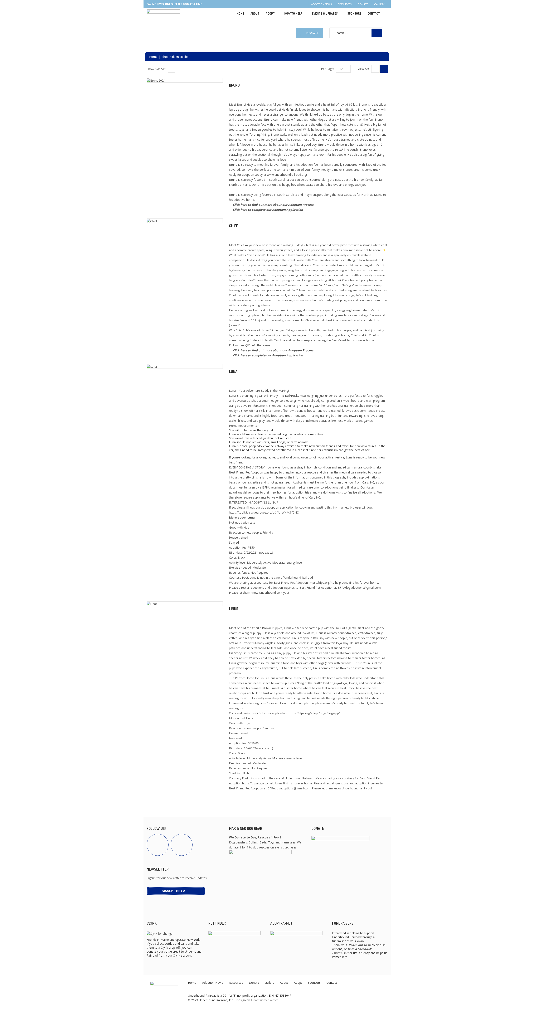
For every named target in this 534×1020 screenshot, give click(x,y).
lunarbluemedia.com (264, 1000)
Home (240, 13)
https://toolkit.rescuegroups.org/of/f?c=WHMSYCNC (264, 512)
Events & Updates (325, 13)
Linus (233, 608)
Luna (233, 371)
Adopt (298, 983)
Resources (344, 4)
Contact (374, 13)
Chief (233, 225)
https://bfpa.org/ (320, 582)
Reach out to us (360, 945)
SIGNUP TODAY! (173, 891)
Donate (363, 4)
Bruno (234, 85)
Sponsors (354, 13)
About (255, 13)
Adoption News (321, 4)
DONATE (312, 33)
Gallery (379, 4)
